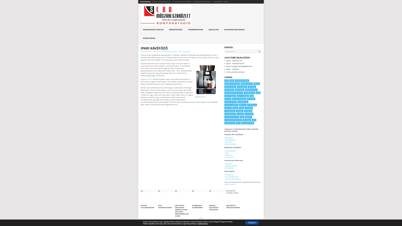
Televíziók (228, 164)
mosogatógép (229, 111)
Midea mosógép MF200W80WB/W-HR (239, 66)
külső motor (252, 105)
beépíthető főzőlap (241, 81)
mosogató (248, 108)
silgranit (248, 117)
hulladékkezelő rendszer (233, 93)
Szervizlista (214, 30)
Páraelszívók (229, 157)
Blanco (256, 84)
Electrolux (251, 87)
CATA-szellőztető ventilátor (235, 72)
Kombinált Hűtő (230, 102)
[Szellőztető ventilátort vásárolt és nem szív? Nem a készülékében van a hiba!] (182, 196)
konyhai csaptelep (231, 105)
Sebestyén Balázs (146, 52)
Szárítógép (247, 120)
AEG (226, 81)
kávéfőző (149, 79)
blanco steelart (230, 87)
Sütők (227, 153)
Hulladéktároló (249, 93)
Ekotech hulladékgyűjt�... (161, 2)
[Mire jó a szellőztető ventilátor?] (216, 196)
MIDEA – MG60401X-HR (234, 61)
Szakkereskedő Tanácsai (153, 30)
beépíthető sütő (246, 84)
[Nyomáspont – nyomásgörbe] (199, 196)
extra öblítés (229, 90)
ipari (258, 93)
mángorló (248, 111)
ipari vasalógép (242, 96)
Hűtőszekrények (230, 144)
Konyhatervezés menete (234, 30)
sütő (254, 120)
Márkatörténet (176, 30)
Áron (238, 123)
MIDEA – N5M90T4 (232, 69)
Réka (242, 117)
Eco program (242, 87)
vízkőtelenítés (230, 123)
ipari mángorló (230, 96)
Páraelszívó (249, 114)
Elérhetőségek (149, 38)
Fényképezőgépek (231, 166)
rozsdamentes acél (231, 117)
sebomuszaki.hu (230, 184)
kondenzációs (243, 102)
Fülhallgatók (229, 168)
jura (251, 96)
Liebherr (228, 108)
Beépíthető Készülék (232, 84)
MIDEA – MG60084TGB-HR (235, 64)
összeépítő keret (247, 123)
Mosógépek (229, 138)
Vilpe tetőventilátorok (182, 2)
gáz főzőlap (240, 90)
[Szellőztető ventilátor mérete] (233, 196)
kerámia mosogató (239, 99)
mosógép (239, 111)
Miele (241, 108)
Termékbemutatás (195, 30)
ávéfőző (202, 97)
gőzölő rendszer (251, 90)
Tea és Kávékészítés (232, 177)
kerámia (228, 99)
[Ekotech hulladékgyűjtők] (148, 196)
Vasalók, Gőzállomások (232, 179)
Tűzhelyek (228, 142)
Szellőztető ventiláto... (202, 2)
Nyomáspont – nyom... (221, 2)
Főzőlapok (228, 155)
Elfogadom (252, 223)
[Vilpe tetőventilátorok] (165, 196)
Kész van (243, 105)
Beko (231, 81)
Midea (235, 108)
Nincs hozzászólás (184, 52)
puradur (240, 114)
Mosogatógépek (230, 140)
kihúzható (251, 99)
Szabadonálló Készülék (233, 120)
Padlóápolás (229, 175)
